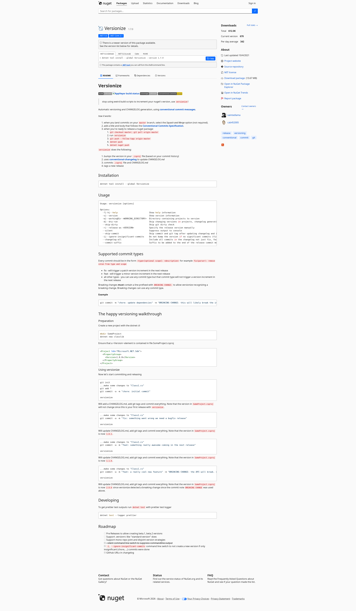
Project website (232, 60)
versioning (239, 133)
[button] (210, 58)
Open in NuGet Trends (236, 92)
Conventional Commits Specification (163, 125)
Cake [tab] (137, 53)
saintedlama (233, 115)
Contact (103, 575)
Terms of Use (172, 598)
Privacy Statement (220, 598)
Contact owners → (248, 107)
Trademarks (238, 598)
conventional (229, 137)
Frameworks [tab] (124, 75)
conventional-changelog (123, 159)
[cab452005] (223, 122)
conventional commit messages (177, 109)
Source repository (233, 66)
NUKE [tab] (145, 53)
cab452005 (233, 122)
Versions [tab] (161, 75)
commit (244, 137)
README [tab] (106, 75)
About (160, 598)
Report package (232, 98)
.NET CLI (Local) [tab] (124, 53)
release (226, 133)
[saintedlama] (223, 115)
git (253, 137)
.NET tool (126, 65)
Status (157, 575)
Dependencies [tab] (143, 75)
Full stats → (252, 25)
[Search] (255, 11)
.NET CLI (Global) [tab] (107, 53)
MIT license (230, 72)
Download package (234, 78)
